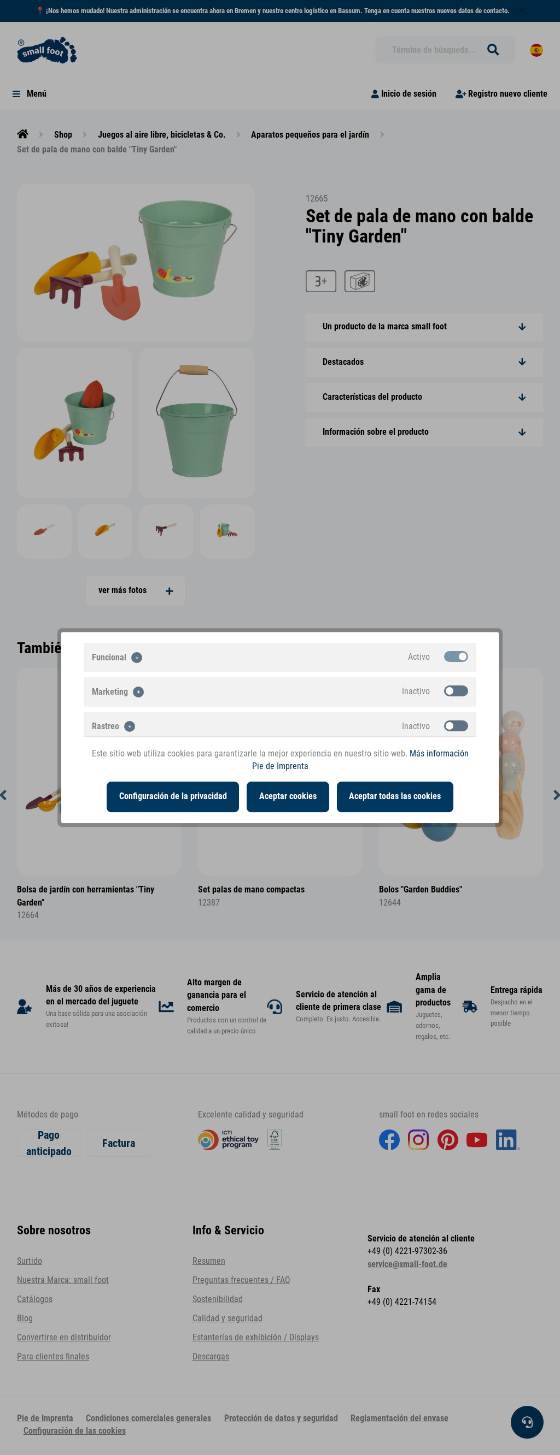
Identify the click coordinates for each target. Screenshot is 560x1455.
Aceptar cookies (288, 796)
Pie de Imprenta (280, 766)
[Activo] (456, 656)
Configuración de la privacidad (173, 796)
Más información (439, 754)
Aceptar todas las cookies (395, 796)
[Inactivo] (456, 690)
